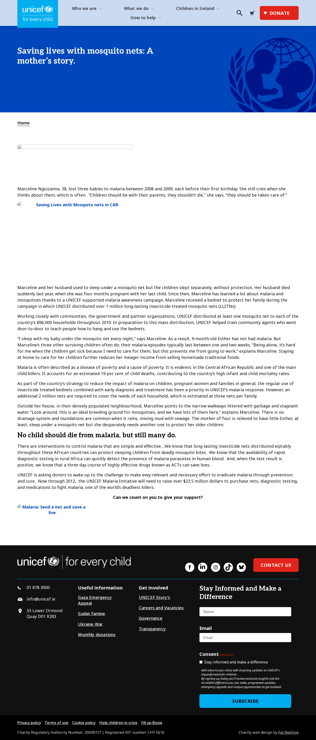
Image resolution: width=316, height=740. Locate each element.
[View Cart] (254, 13)
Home (23, 123)
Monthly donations (96, 634)
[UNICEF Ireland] (37, 14)
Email (205, 628)
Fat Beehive (288, 732)
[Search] (239, 14)
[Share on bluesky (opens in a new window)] (241, 567)
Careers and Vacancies (161, 607)
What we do (136, 8)
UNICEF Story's (154, 597)
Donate (279, 13)
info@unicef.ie (41, 599)
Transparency (152, 629)
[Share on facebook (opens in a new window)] (189, 567)
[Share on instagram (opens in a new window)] (215, 567)
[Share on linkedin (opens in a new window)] (202, 567)
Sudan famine (91, 613)
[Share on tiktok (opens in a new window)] (228, 567)
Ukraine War (90, 624)
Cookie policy (84, 722)
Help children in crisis (118, 722)
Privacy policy (29, 722)
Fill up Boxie (151, 722)
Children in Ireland (195, 8)
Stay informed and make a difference (236, 662)
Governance (151, 618)
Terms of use (56, 722)
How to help (143, 17)
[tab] (25, 123)
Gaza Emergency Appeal (95, 600)
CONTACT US (276, 565)
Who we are (84, 8)
